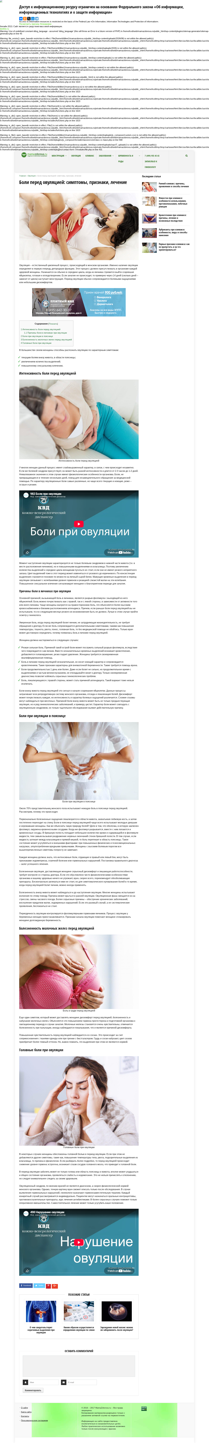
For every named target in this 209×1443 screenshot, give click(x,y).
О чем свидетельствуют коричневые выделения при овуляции (41, 1330)
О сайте (24, 1408)
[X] (29, 18)
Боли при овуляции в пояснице (37, 336)
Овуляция (76, 155)
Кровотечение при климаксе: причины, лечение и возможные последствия (172, 218)
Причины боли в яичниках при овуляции (45, 333)
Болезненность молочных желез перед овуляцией (46, 339)
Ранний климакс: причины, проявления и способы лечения (174, 185)
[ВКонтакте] (21, 18)
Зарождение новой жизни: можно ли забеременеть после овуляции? (116, 1328)
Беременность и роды (125, 158)
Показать (53, 324)
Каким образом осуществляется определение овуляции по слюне (79, 1328)
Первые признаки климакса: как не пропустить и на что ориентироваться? (174, 246)
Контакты (25, 1416)
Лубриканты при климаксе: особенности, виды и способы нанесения (173, 232)
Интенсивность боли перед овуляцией (40, 329)
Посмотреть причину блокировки (35, 24)
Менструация (58, 155)
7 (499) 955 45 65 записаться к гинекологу (152, 161)
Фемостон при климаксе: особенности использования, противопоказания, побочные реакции (173, 202)
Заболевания (105, 155)
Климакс (89, 155)
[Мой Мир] (33, 18)
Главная (22, 176)
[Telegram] (37, 18)
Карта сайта (26, 1412)
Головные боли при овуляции (36, 343)
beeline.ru (4, 29)
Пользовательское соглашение (34, 1420)
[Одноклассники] (25, 18)
